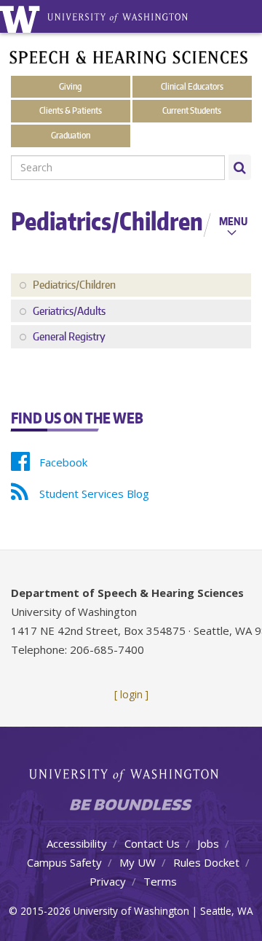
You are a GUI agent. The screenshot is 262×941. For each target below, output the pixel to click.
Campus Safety (64, 862)
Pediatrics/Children (74, 285)
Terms (160, 881)
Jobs (208, 843)
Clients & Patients (70, 110)
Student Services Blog (94, 493)
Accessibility (77, 843)
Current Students (191, 110)
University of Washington (131, 773)
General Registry (69, 336)
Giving (70, 86)
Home (149, 22)
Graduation (70, 135)
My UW (137, 862)
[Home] (129, 56)
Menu (233, 220)
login (131, 694)
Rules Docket (206, 862)
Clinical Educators (192, 86)
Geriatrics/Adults (69, 311)
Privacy (108, 881)
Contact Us (152, 843)
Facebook (63, 462)
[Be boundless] (131, 808)
